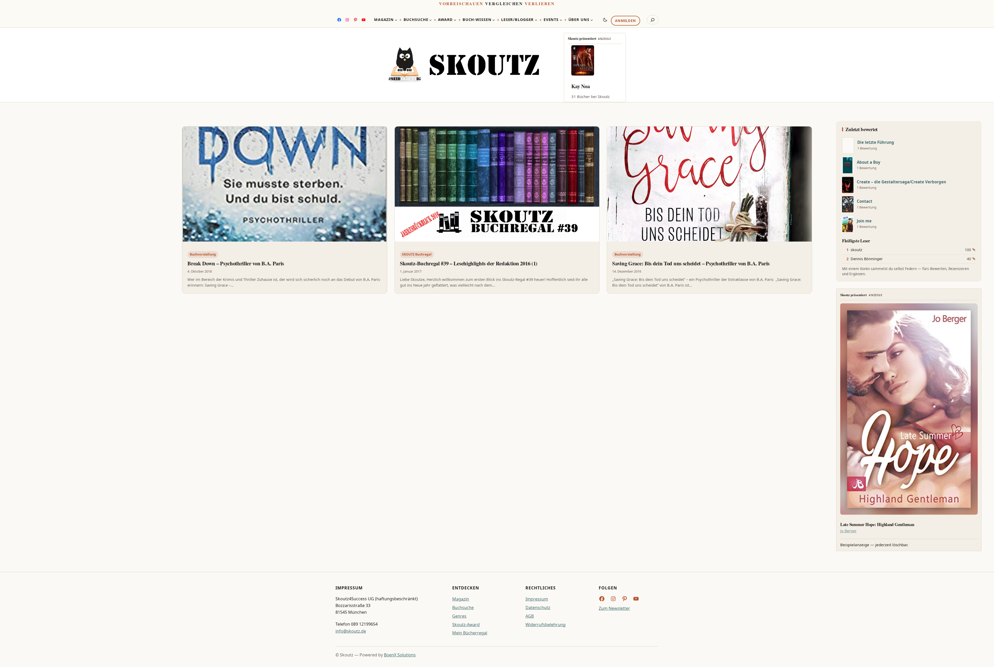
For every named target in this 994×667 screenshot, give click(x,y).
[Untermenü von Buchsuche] (430, 20)
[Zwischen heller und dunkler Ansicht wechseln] (605, 19)
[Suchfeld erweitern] (653, 20)
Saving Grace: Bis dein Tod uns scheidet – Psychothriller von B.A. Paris (691, 263)
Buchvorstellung (203, 254)
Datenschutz (537, 607)
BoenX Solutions (400, 655)
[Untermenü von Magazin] (396, 20)
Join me (864, 221)
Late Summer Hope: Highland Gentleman (877, 524)
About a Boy (868, 162)
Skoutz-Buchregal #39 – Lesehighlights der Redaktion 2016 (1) (468, 263)
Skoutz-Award (466, 624)
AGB (529, 616)
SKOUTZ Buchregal (417, 254)
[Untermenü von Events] (561, 20)
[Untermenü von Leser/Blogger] (536, 20)
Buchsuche (463, 607)
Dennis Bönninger (867, 258)
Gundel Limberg (589, 86)
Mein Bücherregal (469, 633)
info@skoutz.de (350, 631)
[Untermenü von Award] (455, 20)
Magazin (460, 599)
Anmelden (625, 21)
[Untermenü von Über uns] (591, 20)
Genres (459, 616)
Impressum (536, 599)
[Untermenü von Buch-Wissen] (493, 20)
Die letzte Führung (875, 142)
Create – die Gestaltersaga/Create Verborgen (901, 181)
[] (848, 145)
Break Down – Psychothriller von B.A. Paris (235, 263)
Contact (864, 201)
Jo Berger (848, 530)
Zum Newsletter (614, 608)
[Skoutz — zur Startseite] (463, 65)
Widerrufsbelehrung (545, 624)
